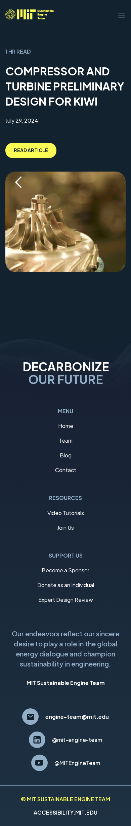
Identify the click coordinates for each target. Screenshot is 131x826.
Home (65, 425)
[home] (29, 14)
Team (66, 440)
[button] (122, 14)
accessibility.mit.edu (65, 812)
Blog (66, 455)
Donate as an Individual (65, 584)
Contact (65, 469)
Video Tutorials (65, 512)
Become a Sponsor (65, 570)
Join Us (65, 527)
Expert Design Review (65, 599)
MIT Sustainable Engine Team (66, 682)
